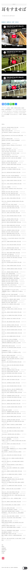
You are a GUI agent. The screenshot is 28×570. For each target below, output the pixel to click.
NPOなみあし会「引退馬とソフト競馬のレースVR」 (11, 352)
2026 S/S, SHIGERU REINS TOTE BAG (10, 127)
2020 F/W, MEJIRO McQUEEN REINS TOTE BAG (12, 329)
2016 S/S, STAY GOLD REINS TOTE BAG (10, 491)
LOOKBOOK (4, 548)
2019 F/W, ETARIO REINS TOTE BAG (10, 371)
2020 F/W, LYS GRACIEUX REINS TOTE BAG (11, 347)
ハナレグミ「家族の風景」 (7, 438)
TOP (2, 544)
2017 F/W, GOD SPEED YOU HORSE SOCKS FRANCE (13, 430)
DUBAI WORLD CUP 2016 (7, 477)
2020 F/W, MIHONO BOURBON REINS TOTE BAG (12, 332)
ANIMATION (4, 549)
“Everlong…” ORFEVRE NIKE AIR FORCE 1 (11, 434)
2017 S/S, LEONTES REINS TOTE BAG (10, 437)
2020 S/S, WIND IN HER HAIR (8, 355)
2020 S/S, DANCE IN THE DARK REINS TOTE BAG (13, 365)
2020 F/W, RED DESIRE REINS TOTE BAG (11, 321)
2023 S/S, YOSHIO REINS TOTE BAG (10, 161)
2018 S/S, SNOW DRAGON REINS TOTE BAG (11, 427)
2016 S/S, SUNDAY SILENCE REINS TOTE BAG (12, 471)
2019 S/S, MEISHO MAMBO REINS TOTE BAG (11, 416)
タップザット (9, 111)
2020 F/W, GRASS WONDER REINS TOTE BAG (11, 326)
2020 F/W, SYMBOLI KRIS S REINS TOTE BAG (12, 308)
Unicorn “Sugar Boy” (7, 148)
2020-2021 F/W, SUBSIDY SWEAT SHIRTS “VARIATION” (14, 296)
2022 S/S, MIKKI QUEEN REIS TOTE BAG (11, 225)
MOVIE (3, 109)
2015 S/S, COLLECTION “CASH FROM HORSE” (11, 517)
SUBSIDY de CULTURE (6, 307)
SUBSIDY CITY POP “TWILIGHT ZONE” (10, 210)
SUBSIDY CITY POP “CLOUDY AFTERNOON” (11, 140)
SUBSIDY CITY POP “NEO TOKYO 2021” (10, 275)
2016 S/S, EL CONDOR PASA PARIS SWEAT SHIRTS (13, 482)
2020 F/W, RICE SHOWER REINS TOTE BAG (11, 336)
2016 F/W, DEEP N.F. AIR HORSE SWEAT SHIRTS (13, 461)
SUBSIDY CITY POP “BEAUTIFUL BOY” (10, 193)
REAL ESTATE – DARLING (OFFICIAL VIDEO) (11, 451)
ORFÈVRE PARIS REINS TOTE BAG (9, 533)
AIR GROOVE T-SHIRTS (7, 532)
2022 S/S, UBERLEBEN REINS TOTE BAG (10, 233)
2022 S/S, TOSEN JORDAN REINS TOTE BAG (11, 265)
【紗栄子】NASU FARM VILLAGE (8, 345)
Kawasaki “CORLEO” (6, 143)
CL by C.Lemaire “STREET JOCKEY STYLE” (11, 249)
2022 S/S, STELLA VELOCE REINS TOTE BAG (11, 227)
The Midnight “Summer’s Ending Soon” (11, 132)
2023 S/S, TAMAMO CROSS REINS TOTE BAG (11, 164)
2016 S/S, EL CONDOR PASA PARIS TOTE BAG (12, 485)
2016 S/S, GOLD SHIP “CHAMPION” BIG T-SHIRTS (13, 467)
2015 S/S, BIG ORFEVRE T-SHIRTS (9, 509)
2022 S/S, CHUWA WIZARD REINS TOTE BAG (11, 241)
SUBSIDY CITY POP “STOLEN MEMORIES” (10, 175)
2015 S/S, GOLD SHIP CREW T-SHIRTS (10, 516)
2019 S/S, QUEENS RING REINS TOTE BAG (11, 403)
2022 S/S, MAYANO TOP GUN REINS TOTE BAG (12, 257)
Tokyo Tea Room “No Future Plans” (10, 156)
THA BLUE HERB (5, 446)
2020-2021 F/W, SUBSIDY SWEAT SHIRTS (11, 299)
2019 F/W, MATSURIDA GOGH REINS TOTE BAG (12, 373)
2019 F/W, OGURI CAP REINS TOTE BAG (10, 379)
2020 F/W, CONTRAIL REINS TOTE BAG (10, 324)
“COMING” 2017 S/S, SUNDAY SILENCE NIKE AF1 (13, 458)
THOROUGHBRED (8, 109)
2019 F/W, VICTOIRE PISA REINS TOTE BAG (11, 397)
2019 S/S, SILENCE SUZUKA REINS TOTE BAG (12, 406)
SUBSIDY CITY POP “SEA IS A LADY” (10, 220)
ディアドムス (15, 111)
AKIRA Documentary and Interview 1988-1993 (12, 135)
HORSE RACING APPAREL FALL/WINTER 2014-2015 (13, 522)
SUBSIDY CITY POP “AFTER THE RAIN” (10, 231)
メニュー (14, 4)
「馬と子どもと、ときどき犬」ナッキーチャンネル (11, 286)
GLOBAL (8, 107)
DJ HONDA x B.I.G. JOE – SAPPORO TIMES (11, 498)
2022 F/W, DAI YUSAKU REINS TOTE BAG (11, 194)
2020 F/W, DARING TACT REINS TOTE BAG (11, 318)
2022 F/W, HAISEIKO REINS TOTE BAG (10, 206)
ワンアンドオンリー (14, 114)
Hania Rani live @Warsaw (8, 254)
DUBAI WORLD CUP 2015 (10, 22)
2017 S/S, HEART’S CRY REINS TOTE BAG (11, 443)
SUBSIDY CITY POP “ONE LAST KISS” (10, 191)
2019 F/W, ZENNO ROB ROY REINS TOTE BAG (11, 376)
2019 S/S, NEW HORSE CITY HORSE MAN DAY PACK (13, 421)
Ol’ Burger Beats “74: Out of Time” (10, 153)
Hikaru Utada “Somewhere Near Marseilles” (12, 188)
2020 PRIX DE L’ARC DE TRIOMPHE (9, 339)
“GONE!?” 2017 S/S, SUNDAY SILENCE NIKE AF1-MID (14, 440)
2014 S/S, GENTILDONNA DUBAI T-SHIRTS (11, 527)
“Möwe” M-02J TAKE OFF (7, 130)
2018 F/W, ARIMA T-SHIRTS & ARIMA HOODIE (12, 424)
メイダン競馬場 (6, 114)
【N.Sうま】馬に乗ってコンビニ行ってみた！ (10, 289)
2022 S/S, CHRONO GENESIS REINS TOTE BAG (12, 268)
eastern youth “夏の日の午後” (8, 273)
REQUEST (3, 551)
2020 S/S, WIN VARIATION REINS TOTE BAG (11, 361)
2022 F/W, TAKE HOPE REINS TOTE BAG (10, 207)
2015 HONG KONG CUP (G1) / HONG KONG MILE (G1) (13, 495)
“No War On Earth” (6, 260)
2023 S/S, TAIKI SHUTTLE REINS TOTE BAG (11, 183)
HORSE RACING (17, 107)
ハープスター (16, 112)
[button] (24, 568)
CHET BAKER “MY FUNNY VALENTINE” (10, 300)
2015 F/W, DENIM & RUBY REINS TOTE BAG (11, 501)
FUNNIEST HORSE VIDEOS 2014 (8, 525)
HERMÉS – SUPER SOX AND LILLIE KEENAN (11, 488)
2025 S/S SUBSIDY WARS (7, 138)
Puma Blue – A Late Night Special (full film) (13, 238)
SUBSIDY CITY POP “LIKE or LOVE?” (10, 281)
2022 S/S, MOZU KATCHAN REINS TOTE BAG (11, 222)
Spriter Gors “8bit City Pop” (9, 149)
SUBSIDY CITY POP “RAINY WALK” (9, 167)
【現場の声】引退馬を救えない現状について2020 (11, 342)
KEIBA (22, 107)
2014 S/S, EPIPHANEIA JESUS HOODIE (10, 530)
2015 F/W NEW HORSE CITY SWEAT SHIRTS (11, 504)
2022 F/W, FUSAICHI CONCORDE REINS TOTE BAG (13, 201)
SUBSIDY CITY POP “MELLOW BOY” (9, 162)
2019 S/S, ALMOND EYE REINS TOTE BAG (11, 419)
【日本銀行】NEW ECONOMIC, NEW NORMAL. (11, 278)
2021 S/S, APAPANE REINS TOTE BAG (10, 283)
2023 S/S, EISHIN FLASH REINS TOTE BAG (11, 177)
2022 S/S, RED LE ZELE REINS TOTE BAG (11, 235)
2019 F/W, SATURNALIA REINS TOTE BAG (11, 382)
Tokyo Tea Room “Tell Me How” (9, 151)
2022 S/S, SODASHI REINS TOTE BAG (10, 271)
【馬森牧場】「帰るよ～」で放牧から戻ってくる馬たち (12, 291)
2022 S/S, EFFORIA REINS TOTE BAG (10, 219)
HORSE (12, 107)
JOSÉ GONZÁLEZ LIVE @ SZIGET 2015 (10, 493)
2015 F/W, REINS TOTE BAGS (8, 507)
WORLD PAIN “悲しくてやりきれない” (9, 284)
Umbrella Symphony (6, 154)
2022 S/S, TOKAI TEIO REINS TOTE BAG (11, 212)
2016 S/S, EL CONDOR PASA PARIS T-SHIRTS (12, 474)
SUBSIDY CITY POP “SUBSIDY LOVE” (10, 357)
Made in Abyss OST (6, 129)
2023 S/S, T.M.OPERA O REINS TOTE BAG (11, 169)
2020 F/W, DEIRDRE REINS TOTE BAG (10, 341)
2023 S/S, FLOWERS (6, 186)
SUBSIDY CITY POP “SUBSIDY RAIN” (10, 280)
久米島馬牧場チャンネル (6, 350)
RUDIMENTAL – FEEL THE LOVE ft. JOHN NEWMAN (13, 512)
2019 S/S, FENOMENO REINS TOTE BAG (10, 411)
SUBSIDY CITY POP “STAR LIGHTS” (9, 204)
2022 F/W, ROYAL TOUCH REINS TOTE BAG (11, 198)
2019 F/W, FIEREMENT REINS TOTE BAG (10, 395)
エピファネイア (19, 109)
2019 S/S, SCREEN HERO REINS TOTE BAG (11, 400)
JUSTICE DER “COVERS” (7, 410)
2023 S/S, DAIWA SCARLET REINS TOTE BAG (11, 180)
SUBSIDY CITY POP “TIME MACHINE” (10, 294)
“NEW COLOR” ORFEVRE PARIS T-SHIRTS (10, 511)
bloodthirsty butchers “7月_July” (10, 276)
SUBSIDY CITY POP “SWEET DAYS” (9, 302)
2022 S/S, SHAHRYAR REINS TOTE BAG (10, 247)
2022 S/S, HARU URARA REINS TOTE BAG (11, 252)
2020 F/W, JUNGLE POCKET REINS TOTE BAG (11, 312)
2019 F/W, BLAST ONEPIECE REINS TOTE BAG (12, 392)
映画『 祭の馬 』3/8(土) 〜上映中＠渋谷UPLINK (12, 535)
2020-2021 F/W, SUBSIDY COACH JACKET (11, 304)
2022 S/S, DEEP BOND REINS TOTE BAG (10, 255)
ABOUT (3, 546)
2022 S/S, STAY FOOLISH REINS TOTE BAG (11, 244)
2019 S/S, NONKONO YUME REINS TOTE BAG (11, 413)
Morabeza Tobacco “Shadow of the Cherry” (12, 145)
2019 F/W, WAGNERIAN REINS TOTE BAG (10, 369)
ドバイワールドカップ (8, 112)
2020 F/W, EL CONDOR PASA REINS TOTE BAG (12, 315)
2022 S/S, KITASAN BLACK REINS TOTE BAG (11, 262)
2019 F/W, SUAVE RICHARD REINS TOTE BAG (11, 385)
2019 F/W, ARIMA (5, 368)
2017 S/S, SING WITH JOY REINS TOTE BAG (11, 455)
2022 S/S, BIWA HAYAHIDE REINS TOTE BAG (11, 215)
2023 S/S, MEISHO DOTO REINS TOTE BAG (11, 172)
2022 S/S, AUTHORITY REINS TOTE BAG (10, 230)
